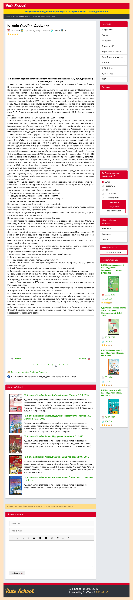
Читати (105, 62)
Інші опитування (114, 211)
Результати (114, 206)
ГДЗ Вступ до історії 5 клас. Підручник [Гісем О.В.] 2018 (111, 392)
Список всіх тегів (113, 252)
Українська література (112, 51)
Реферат (43, 372)
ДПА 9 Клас (107, 73)
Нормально (109, 186)
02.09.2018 (110, 294)
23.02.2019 (110, 337)
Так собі (108, 190)
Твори (105, 35)
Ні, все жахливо (111, 197)
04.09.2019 (110, 417)
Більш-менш (110, 193)
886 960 (108, 299)
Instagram (106, 234)
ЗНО (104, 79)
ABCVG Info (102, 592)
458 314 (108, 421)
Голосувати (114, 202)
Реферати (29, 30)
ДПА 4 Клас (107, 68)
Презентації (108, 46)
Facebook (106, 228)
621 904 (108, 341)
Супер (107, 182)
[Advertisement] (50, 56)
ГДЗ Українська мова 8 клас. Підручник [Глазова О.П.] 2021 (112, 353)
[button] (12, 538)
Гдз (12, 372)
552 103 (108, 381)
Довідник (34, 372)
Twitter (105, 239)
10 (67, 364)
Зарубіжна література (112, 57)
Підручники (107, 29)
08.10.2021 (110, 377)
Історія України (43, 30)
